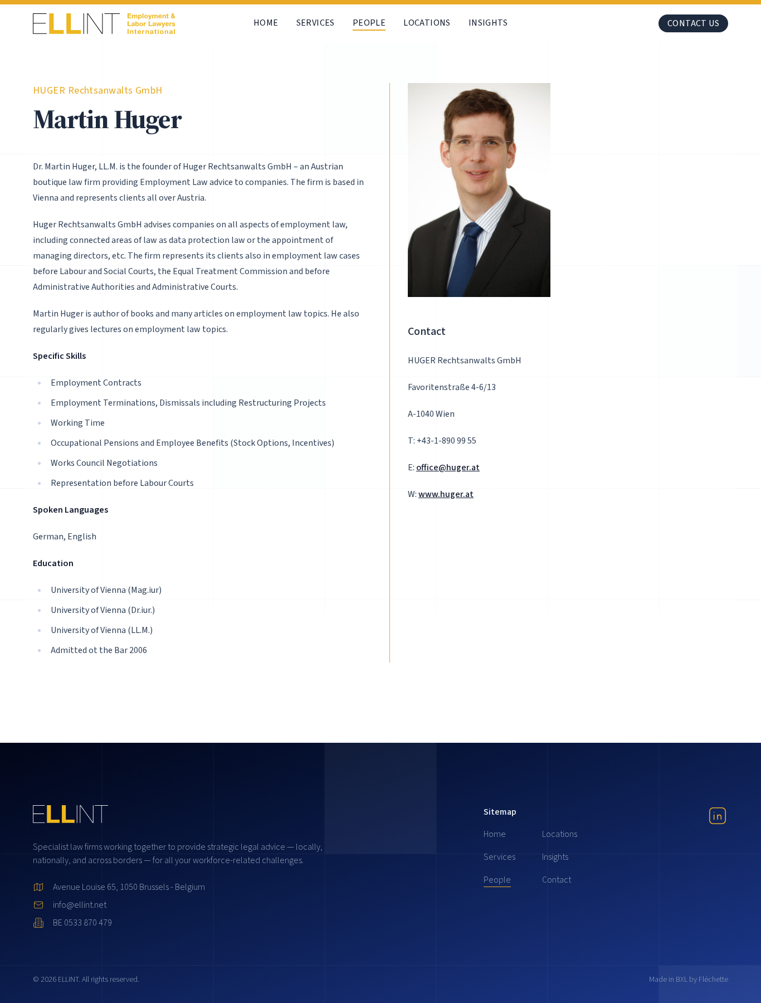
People (369, 23)
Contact (556, 880)
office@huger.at (448, 467)
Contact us (693, 23)
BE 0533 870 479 (82, 923)
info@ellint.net (79, 905)
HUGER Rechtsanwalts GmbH (98, 91)
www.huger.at (446, 494)
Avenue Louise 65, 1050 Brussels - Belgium (129, 887)
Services (315, 23)
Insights (488, 23)
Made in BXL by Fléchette (688, 979)
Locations (427, 23)
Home (266, 23)
